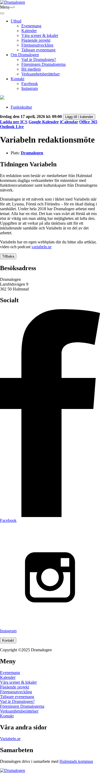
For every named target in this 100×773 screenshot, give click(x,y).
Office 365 (88, 122)
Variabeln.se (10, 738)
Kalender (29, 30)
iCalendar (69, 122)
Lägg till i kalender (79, 117)
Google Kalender (44, 122)
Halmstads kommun (76, 761)
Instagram (29, 88)
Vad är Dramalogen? (38, 59)
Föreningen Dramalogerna (43, 64)
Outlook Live (12, 126)
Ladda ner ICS (13, 122)
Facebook (29, 83)
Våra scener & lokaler (39, 35)
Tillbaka (8, 256)
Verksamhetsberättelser (40, 74)
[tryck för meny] (2, 13)
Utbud (16, 21)
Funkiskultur (21, 107)
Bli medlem (31, 69)
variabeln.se (41, 246)
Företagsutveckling (37, 45)
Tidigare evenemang (38, 50)
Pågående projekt (35, 40)
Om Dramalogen (25, 54)
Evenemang (31, 26)
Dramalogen (32, 153)
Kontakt (17, 78)
